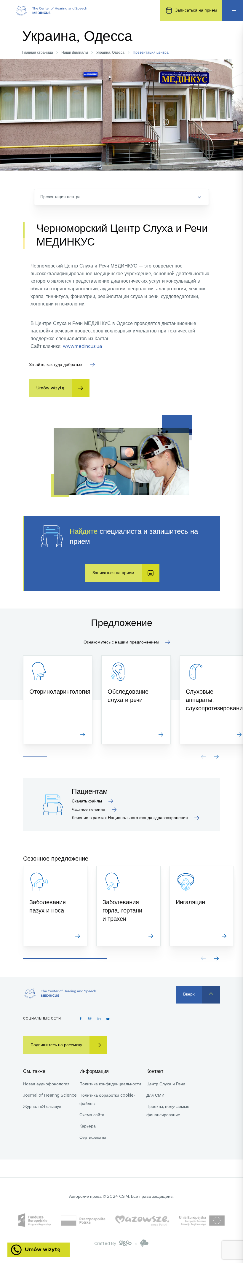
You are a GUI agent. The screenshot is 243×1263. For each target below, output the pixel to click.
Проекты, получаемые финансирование (167, 1111)
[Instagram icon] (90, 1018)
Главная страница (37, 52)
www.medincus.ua (82, 346)
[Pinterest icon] (99, 1018)
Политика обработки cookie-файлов (107, 1099)
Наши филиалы (74, 52)
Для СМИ (155, 1095)
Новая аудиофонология (46, 1084)
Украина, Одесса (110, 52)
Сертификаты (92, 1137)
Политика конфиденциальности (110, 1084)
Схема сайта (91, 1115)
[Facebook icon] (80, 1018)
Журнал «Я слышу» (42, 1107)
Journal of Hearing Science (50, 1095)
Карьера (87, 1126)
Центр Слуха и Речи (165, 1084)
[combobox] (121, 197)
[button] (216, 756)
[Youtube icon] (108, 1018)
